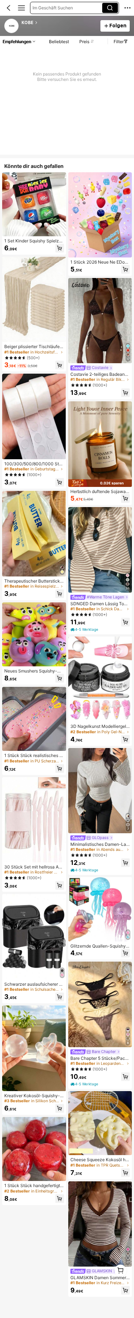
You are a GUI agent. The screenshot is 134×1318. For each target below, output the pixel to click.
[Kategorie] (21, 8)
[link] (12, 26)
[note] (84, 629)
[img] (100, 483)
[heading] (58, 22)
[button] (8, 8)
